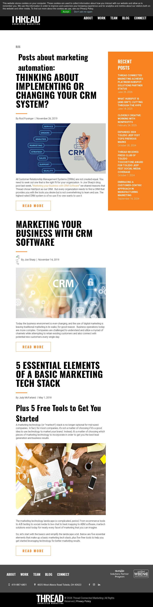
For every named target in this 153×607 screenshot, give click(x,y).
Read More (33, 205)
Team (113, 17)
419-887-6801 (19, 584)
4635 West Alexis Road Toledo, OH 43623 (59, 584)
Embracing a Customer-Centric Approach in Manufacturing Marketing (130, 189)
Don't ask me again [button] (83, 11)
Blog (125, 17)
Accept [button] (66, 11)
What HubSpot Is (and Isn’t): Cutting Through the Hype (130, 102)
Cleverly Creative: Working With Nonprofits (129, 118)
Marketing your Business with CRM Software (56, 185)
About (88, 17)
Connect (140, 17)
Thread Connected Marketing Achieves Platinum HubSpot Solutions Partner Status (130, 82)
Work (101, 17)
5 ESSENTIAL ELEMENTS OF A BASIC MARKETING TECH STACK (59, 373)
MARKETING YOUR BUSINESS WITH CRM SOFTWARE (54, 232)
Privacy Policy (83, 601)
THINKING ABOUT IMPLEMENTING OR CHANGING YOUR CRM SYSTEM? (56, 90)
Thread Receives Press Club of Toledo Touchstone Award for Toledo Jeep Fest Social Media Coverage (130, 162)
